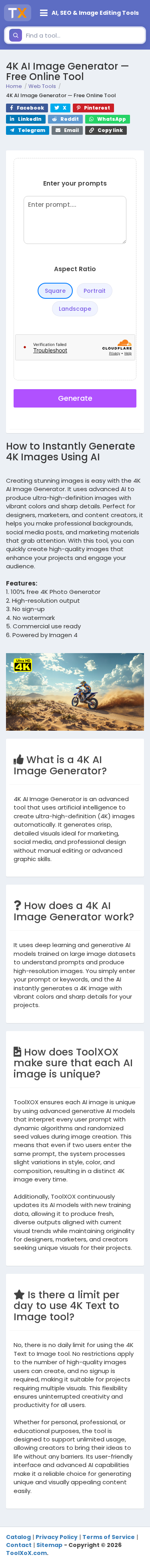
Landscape (75, 309)
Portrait (95, 291)
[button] (90, 12)
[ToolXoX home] (17, 12)
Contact (19, 1545)
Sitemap (49, 1545)
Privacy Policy (57, 1537)
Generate (75, 398)
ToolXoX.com (26, 1553)
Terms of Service (108, 1537)
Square (55, 291)
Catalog (18, 1537)
